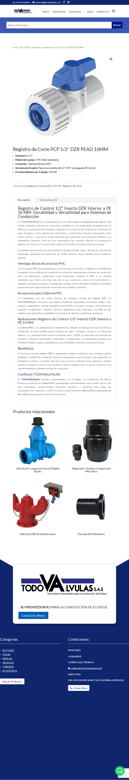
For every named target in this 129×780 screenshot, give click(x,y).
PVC (59, 186)
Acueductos (36, 47)
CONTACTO (102, 11)
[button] (111, 59)
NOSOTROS (59, 11)
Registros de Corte (72, 186)
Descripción (24, 199)
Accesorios (9, 670)
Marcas (7, 658)
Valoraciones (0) (48, 199)
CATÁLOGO (75, 11)
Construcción (44, 186)
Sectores (8, 650)
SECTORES (25, 47)
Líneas (6, 654)
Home (15, 47)
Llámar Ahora (80, 687)
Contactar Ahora (33, 615)
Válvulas (8, 662)
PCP (54, 186)
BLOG (90, 11)
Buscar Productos (12, 681)
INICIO (46, 11)
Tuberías (8, 666)
